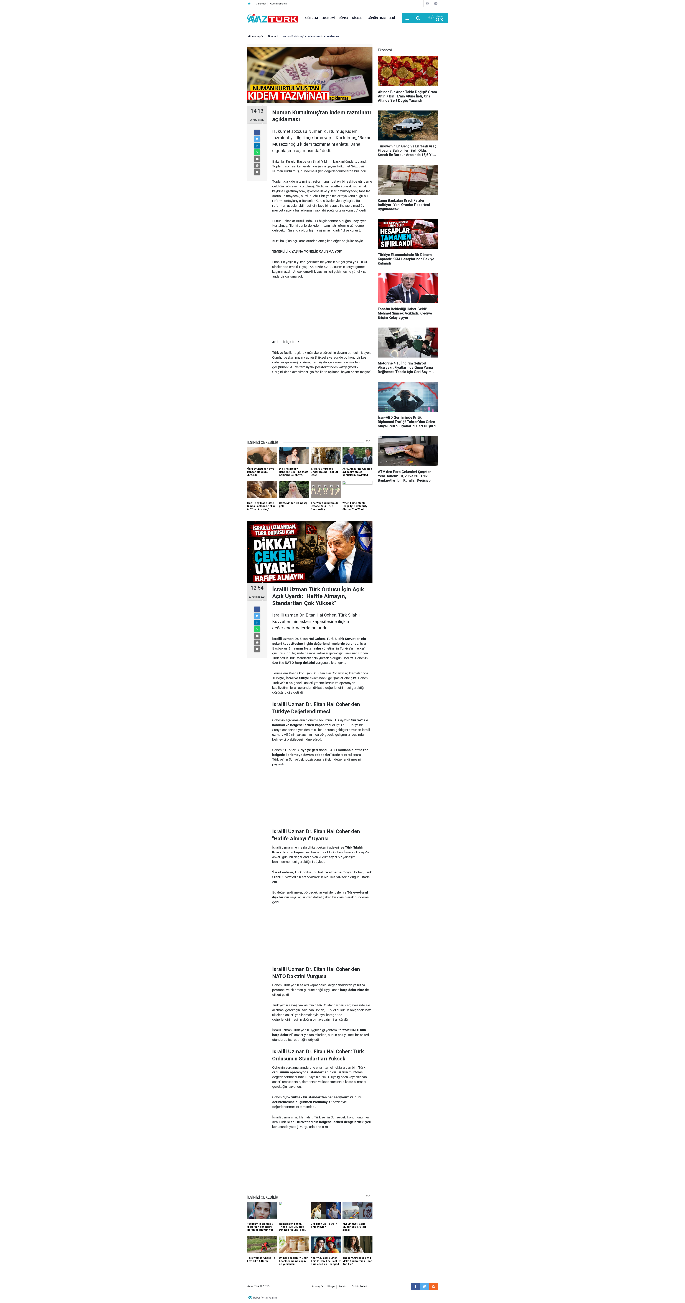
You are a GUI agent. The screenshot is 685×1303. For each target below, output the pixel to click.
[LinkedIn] (257, 146)
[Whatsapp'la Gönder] (257, 152)
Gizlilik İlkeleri (359, 1286)
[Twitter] (257, 139)
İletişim (343, 1286)
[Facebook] (257, 132)
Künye (331, 1286)
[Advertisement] (322, 309)
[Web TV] (427, 3)
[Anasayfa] (249, 3)
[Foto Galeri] (436, 3)
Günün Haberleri (278, 3)
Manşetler (261, 3)
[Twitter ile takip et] (424, 1286)
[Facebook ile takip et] (415, 1286)
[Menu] (407, 18)
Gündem (311, 18)
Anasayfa (317, 1286)
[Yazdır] (257, 165)
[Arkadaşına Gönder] (257, 159)
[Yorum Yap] (257, 172)
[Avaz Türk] (272, 17)
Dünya (343, 18)
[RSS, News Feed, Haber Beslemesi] (433, 1286)
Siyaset (358, 18)
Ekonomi (328, 18)
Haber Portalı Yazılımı (265, 1297)
